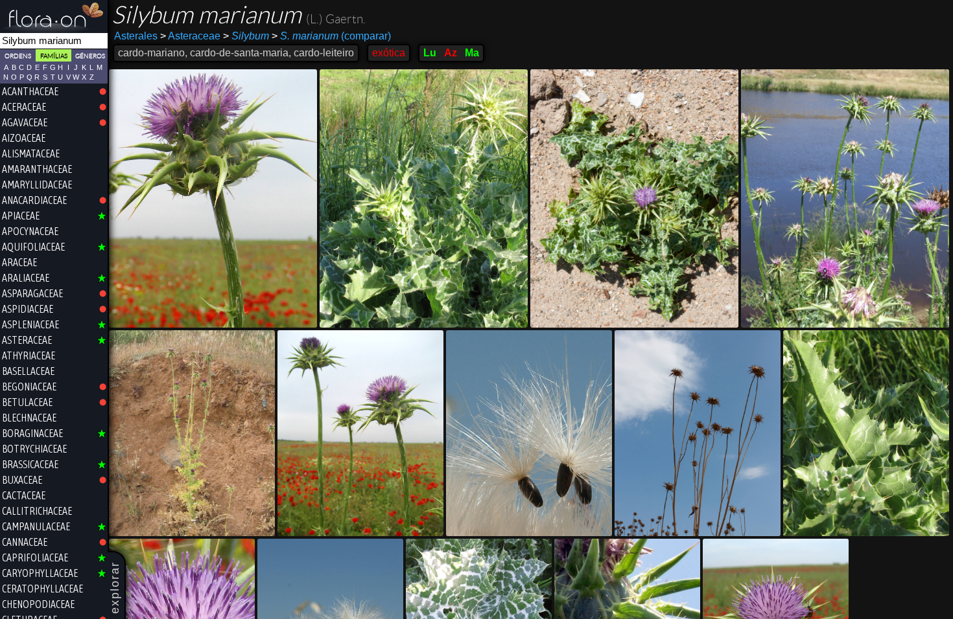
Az (450, 52)
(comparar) (331, 35)
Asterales (136, 35)
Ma (472, 52)
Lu (429, 52)
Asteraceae (190, 35)
